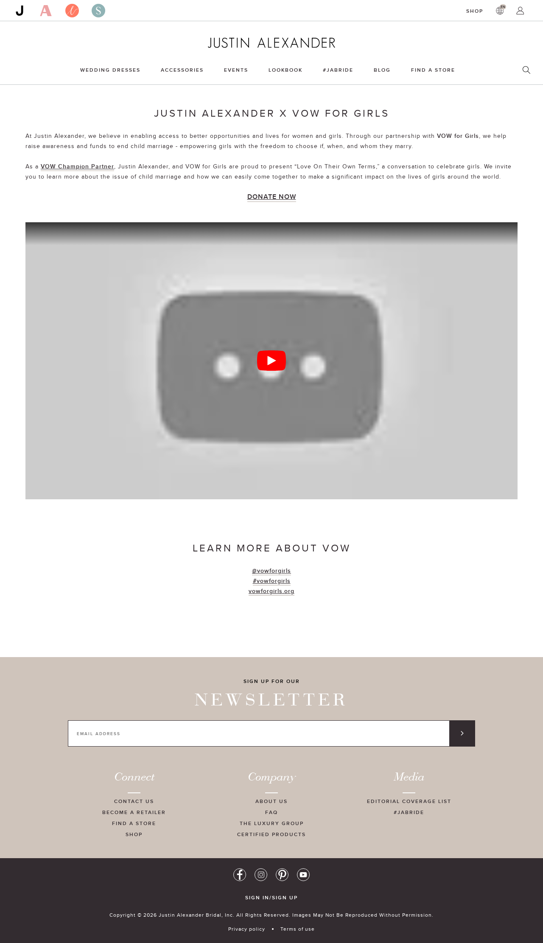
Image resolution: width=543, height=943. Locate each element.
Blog (382, 69)
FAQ (271, 812)
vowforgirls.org (271, 591)
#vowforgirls (272, 580)
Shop (474, 10)
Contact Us (134, 801)
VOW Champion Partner (77, 166)
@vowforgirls (271, 570)
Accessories (182, 69)
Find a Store (433, 69)
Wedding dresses (110, 69)
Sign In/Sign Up (271, 897)
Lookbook (285, 69)
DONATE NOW (271, 196)
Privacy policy (246, 928)
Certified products (271, 834)
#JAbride (338, 69)
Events (236, 69)
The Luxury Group (272, 823)
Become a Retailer (134, 812)
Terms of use (297, 928)
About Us (271, 801)
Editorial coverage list (409, 801)
